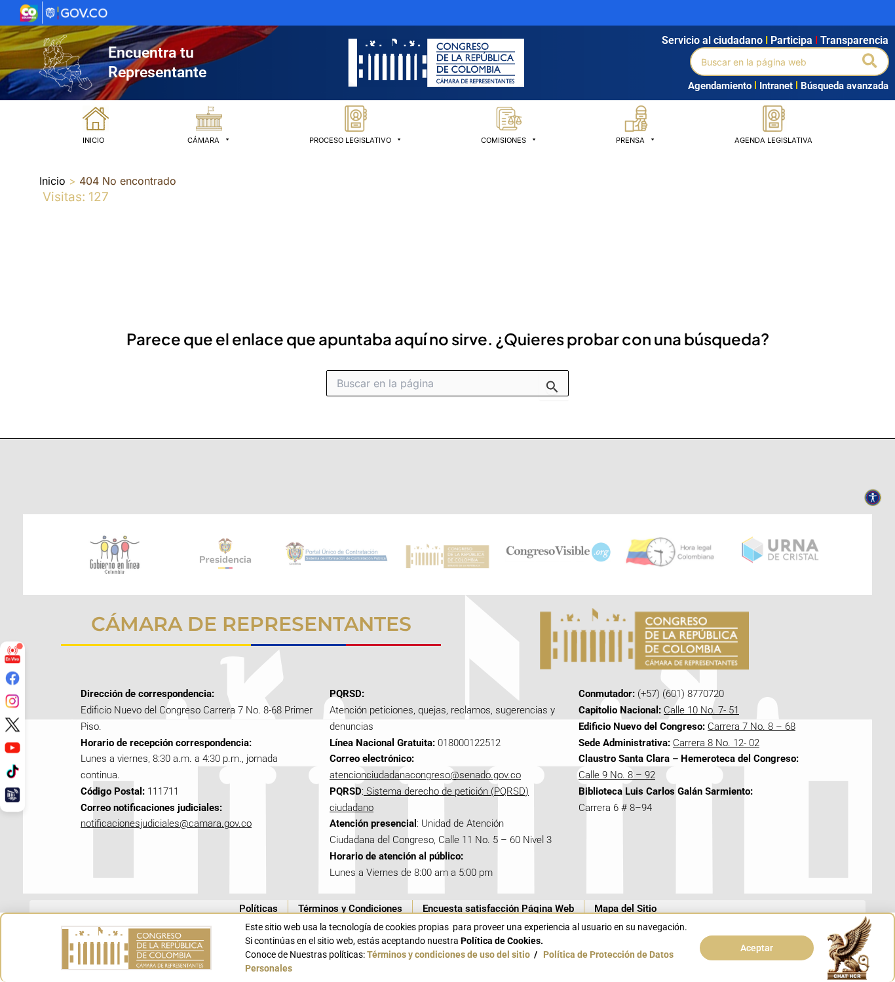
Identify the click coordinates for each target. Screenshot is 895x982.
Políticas (258, 909)
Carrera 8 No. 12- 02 (716, 743)
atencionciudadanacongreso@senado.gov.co (425, 775)
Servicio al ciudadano (712, 40)
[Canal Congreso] (12, 794)
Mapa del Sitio (625, 909)
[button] (870, 61)
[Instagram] (12, 701)
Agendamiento (720, 86)
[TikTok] (12, 771)
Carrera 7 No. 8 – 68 (751, 726)
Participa (794, 40)
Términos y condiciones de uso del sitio (448, 954)
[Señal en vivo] (12, 654)
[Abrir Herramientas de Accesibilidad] (872, 498)
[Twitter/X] (12, 724)
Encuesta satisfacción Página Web (498, 909)
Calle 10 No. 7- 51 (701, 710)
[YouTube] (12, 747)
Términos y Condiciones (350, 909)
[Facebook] (12, 677)
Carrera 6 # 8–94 (615, 808)
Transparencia (854, 40)
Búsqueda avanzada (844, 86)
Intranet (773, 86)
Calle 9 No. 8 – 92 (617, 775)
